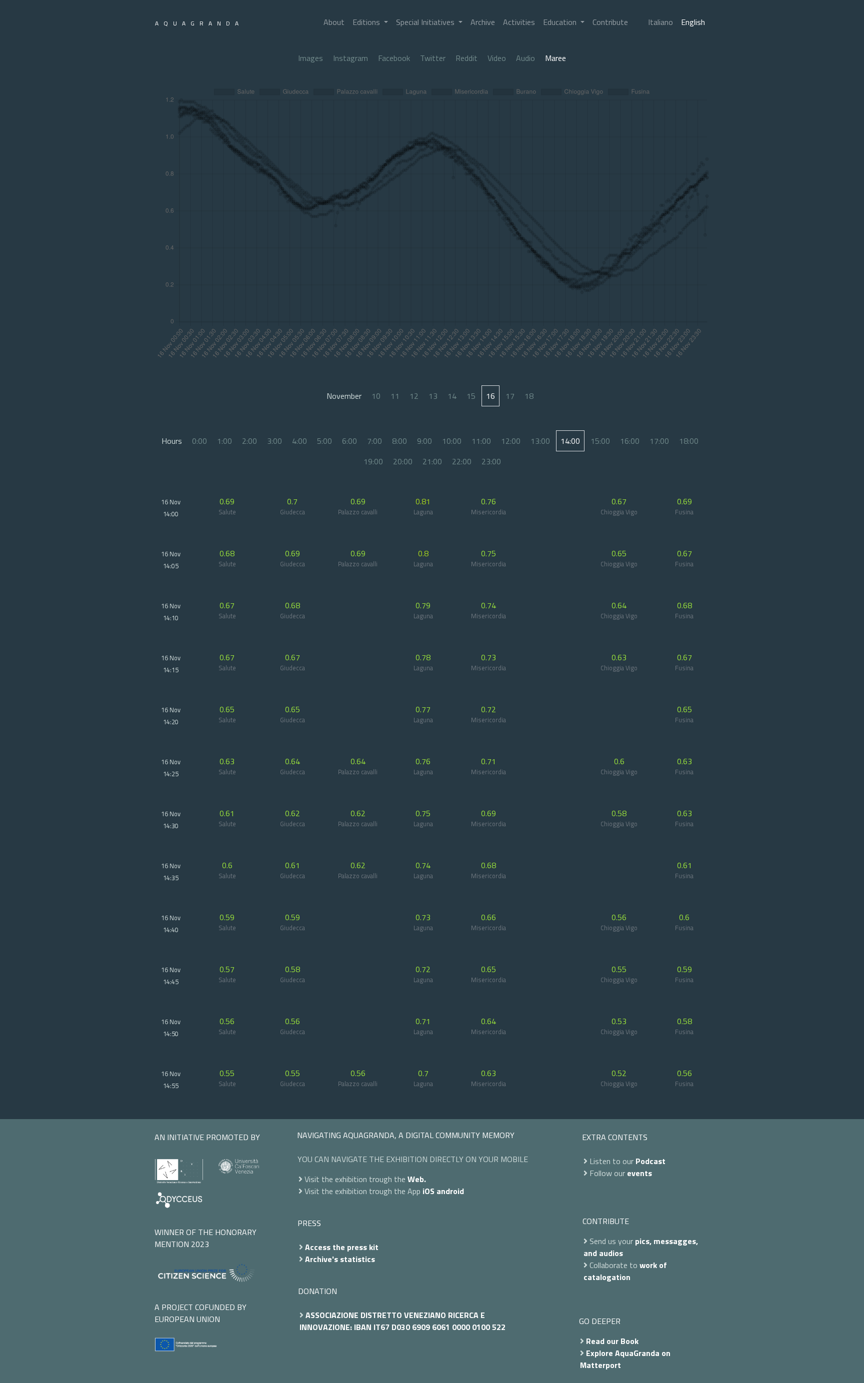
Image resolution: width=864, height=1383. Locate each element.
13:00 (540, 441)
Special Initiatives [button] (426, 22)
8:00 (399, 441)
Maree (555, 58)
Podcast (651, 1161)
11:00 (481, 441)
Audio (525, 58)
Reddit (467, 58)
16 (490, 396)
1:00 (224, 441)
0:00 (199, 441)
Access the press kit (341, 1247)
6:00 (349, 441)
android (450, 1191)
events (639, 1173)
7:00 (374, 441)
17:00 (659, 441)
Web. (417, 1179)
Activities (519, 22)
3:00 (274, 441)
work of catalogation (625, 1271)
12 (414, 396)
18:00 (688, 441)
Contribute (610, 22)
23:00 (491, 461)
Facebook (394, 58)
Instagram (350, 58)
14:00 (570, 441)
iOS (428, 1191)
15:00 (600, 441)
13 (433, 396)
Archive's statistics (340, 1259)
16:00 (630, 441)
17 (510, 396)
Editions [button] (367, 22)
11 (395, 396)
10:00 (452, 441)
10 (376, 396)
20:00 (402, 461)
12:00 (510, 441)
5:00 (324, 441)
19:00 (373, 461)
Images (310, 58)
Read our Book (612, 1341)
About (334, 22)
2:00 (249, 441)
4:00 (299, 441)
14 (452, 396)
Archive (482, 22)
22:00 (462, 461)
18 (529, 396)
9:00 (424, 441)
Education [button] (560, 22)
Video (497, 58)
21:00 (432, 461)
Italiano (660, 22)
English (693, 22)
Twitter (433, 58)
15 (471, 396)
